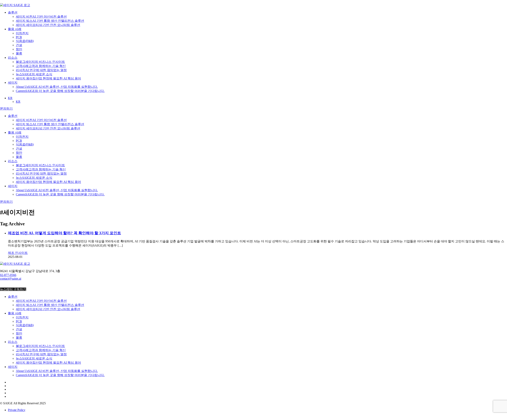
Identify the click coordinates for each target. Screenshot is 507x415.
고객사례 (41, 66)
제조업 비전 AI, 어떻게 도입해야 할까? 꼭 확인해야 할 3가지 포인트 (64, 233)
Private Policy (16, 410)
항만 (19, 49)
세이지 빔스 (50, 20)
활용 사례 (14, 29)
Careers (60, 91)
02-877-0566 (8, 275)
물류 (19, 53)
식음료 (25, 41)
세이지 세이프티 (48, 25)
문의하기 (6, 108)
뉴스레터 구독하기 (13, 289)
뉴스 (34, 74)
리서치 (41, 70)
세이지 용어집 (48, 78)
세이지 (12, 82)
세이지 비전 (41, 16)
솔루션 (12, 12)
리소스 (12, 57)
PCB (19, 37)
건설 (19, 45)
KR (10, 98)
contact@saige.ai (10, 278)
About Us (57, 86)
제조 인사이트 (18, 252)
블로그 (40, 61)
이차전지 (22, 33)
